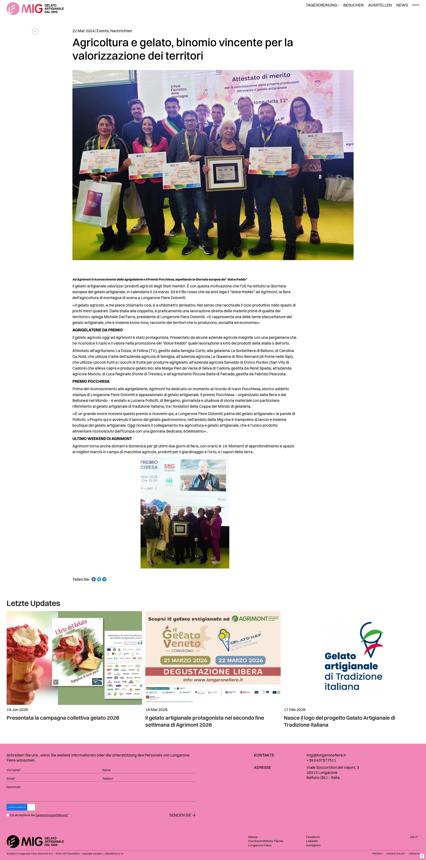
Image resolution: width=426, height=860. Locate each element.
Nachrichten (121, 30)
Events (103, 30)
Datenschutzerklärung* (52, 815)
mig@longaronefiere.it (326, 755)
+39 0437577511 (321, 760)
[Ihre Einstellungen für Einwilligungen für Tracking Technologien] (422, 856)
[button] (93, 579)
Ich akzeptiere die (39, 815)
